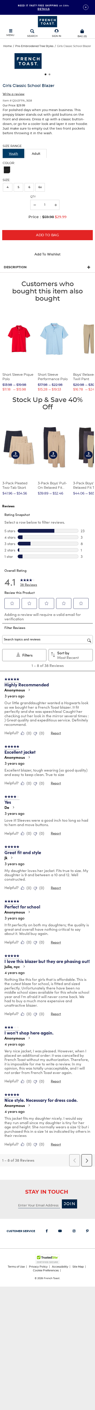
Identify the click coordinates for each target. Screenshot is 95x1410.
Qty (33, 196)
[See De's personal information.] (13, 807)
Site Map (78, 1266)
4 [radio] (8, 187)
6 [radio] (29, 187)
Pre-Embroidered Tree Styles (34, 46)
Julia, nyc (12, 966)
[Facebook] (47, 1231)
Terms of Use (16, 1266)
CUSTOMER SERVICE (21, 1231)
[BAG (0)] (82, 30)
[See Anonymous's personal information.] (29, 690)
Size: (6, 180)
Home (7, 46)
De (6, 807)
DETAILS (44, 9)
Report (56, 733)
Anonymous (14, 690)
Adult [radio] (36, 153)
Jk (6, 858)
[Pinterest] (87, 1231)
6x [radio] (40, 187)
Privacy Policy (38, 1266)
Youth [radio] (13, 153)
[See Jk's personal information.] (11, 857)
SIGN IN (56, 36)
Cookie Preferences (46, 1270)
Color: (9, 163)
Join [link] (70, 1204)
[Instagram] (74, 1231)
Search (32, 36)
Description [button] (15, 267)
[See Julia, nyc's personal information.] (24, 966)
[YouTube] (60, 1231)
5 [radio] (18, 187)
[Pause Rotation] (85, 7)
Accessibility (60, 1266)
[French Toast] (47, 21)
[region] (47, 63)
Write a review (14, 94)
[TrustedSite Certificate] (47, 1259)
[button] (56, 33)
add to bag (47, 235)
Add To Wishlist (47, 254)
